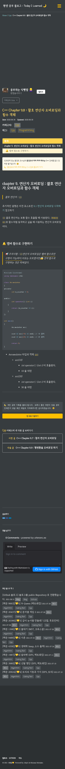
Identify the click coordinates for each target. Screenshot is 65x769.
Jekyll (26, 763)
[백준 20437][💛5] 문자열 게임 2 (19, 612)
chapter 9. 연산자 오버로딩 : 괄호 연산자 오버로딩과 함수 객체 (32, 146)
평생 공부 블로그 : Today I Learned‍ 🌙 (24, 5)
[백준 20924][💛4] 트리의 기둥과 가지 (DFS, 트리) (27, 672)
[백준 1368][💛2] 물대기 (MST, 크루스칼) (23, 629)
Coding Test (20, 608)
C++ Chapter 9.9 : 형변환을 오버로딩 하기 (32, 447)
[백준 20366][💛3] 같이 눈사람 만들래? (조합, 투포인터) (30, 620)
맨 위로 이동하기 (32, 416)
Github (34, 599)
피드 (20, 758)
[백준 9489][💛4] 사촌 (14, 637)
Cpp (17, 125)
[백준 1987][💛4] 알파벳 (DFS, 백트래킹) (23, 654)
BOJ (54, 603)
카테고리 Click (9, 100)
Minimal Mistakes (36, 763)
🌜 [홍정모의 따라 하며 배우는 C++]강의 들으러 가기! (23, 167)
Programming (26, 130)
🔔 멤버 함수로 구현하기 (17, 151)
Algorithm (8, 608)
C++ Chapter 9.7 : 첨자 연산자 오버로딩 (32, 438)
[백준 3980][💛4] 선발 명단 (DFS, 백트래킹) (24, 663)
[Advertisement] (32, 53)
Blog (18, 599)
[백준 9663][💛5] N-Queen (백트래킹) (21, 603)
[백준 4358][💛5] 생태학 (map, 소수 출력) (23, 646)
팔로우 (40, 92)
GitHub (12, 758)
